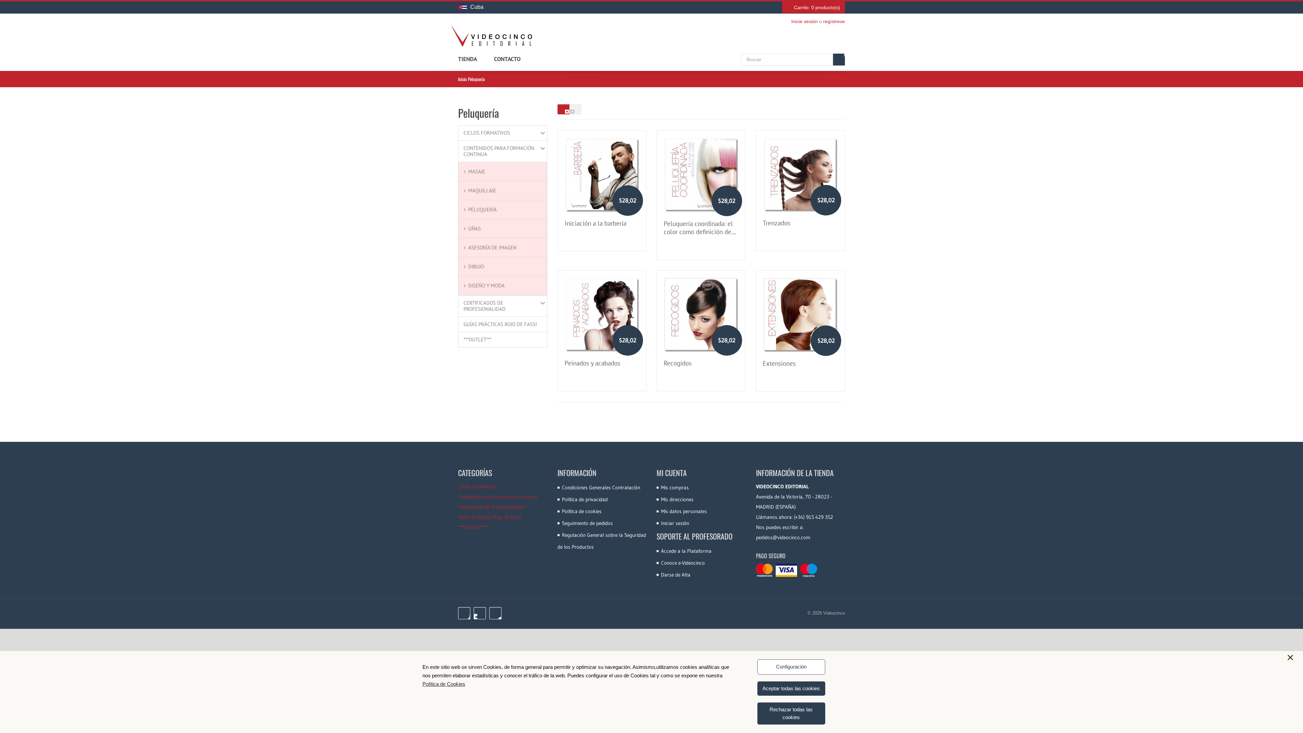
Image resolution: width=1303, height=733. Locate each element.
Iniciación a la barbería (595, 223)
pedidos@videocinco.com (783, 537)
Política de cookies (582, 511)
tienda (467, 59)
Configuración (791, 667)
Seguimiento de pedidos (587, 523)
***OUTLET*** (477, 340)
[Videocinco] (491, 36)
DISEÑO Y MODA (486, 285)
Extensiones (779, 363)
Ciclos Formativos (487, 133)
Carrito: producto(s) (817, 7)
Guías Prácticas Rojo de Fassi (500, 324)
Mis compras (675, 487)
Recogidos (678, 363)
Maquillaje (482, 190)
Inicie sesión (804, 21)
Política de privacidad (585, 499)
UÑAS (474, 228)
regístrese (834, 21)
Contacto (507, 59)
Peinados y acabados (592, 363)
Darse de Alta (676, 574)
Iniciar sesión (675, 523)
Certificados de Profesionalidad (485, 306)
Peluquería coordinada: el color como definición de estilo (698, 232)
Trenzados (776, 223)
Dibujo (476, 266)
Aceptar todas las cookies (791, 688)
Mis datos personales (684, 511)
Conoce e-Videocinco (683, 563)
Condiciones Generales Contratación (601, 487)
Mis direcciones (677, 499)
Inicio (462, 79)
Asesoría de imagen (492, 247)
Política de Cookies (443, 684)
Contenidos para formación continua (499, 151)
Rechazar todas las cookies (791, 713)
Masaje (476, 171)
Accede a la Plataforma (686, 551)
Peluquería (482, 209)
